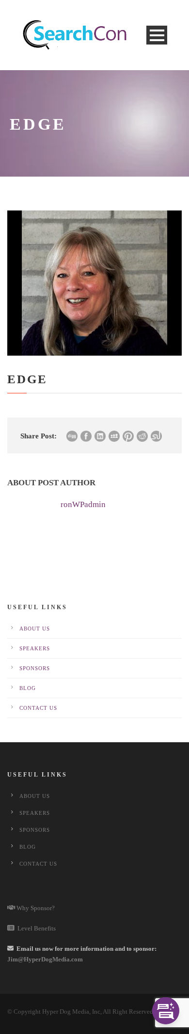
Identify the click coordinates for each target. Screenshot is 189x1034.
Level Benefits (35, 928)
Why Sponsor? (35, 908)
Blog (27, 688)
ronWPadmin (83, 504)
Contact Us (38, 708)
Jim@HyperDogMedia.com (45, 959)
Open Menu (156, 35)
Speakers (34, 648)
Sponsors (34, 668)
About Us (34, 628)
